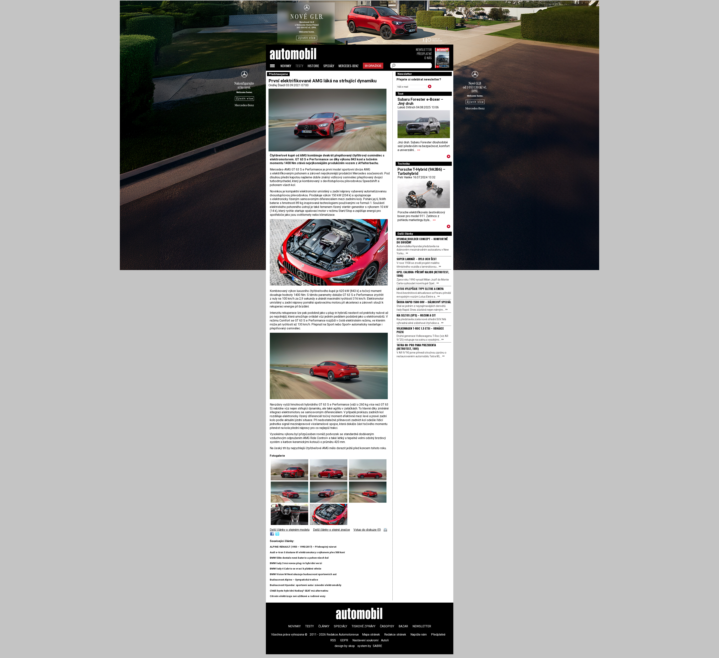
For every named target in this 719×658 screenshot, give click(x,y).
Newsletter (424, 49)
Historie (313, 65)
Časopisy (387, 626)
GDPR (344, 640)
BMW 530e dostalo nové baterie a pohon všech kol (299, 557)
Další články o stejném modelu (290, 529)
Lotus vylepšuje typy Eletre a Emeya (420, 289)
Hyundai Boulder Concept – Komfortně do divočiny (422, 240)
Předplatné (424, 53)
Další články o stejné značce (331, 529)
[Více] (448, 157)
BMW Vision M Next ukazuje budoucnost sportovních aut (303, 574)
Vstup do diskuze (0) (367, 529)
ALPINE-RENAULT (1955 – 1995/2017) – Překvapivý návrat (303, 546)
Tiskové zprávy (363, 626)
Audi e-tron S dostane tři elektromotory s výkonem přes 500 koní (307, 552)
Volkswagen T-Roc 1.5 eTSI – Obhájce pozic (420, 330)
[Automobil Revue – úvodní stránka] (298, 75)
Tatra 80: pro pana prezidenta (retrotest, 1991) (416, 346)
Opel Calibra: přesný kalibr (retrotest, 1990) (423, 273)
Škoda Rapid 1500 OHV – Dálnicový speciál (424, 302)
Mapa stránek (371, 634)
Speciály (328, 65)
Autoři (385, 640)
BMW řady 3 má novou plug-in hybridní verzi (296, 563)
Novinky (285, 65)
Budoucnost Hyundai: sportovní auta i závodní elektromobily (305, 585)
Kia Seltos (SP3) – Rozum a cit (416, 315)
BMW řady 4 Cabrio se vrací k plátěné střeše (295, 568)
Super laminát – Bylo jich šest (417, 259)
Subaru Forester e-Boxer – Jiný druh (420, 101)
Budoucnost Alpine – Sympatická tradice (294, 579)
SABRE (377, 646)
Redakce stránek (395, 634)
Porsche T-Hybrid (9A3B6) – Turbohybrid (421, 171)
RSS (333, 640)
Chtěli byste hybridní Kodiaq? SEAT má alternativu (299, 590)
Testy (299, 65)
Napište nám (418, 634)
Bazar (403, 626)
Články (323, 626)
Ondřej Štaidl (277, 85)
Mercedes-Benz (349, 65)
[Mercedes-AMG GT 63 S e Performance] (329, 284)
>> (418, 150)
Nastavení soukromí (365, 640)
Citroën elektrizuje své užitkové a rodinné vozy (297, 596)
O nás (428, 57)
